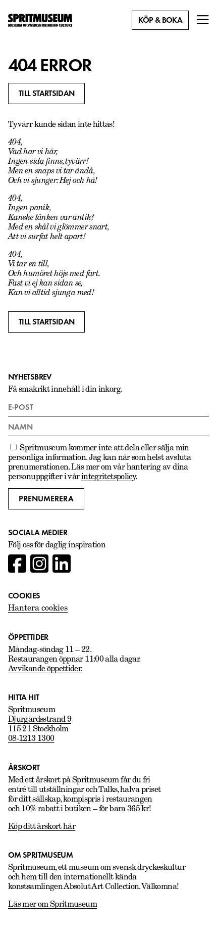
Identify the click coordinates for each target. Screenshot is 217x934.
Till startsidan (46, 93)
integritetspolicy (108, 477)
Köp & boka (160, 20)
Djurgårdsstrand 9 (39, 720)
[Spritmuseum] (40, 20)
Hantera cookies (38, 608)
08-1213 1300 (31, 739)
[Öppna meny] (203, 20)
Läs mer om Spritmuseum (52, 905)
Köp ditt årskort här (41, 827)
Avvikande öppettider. (45, 669)
